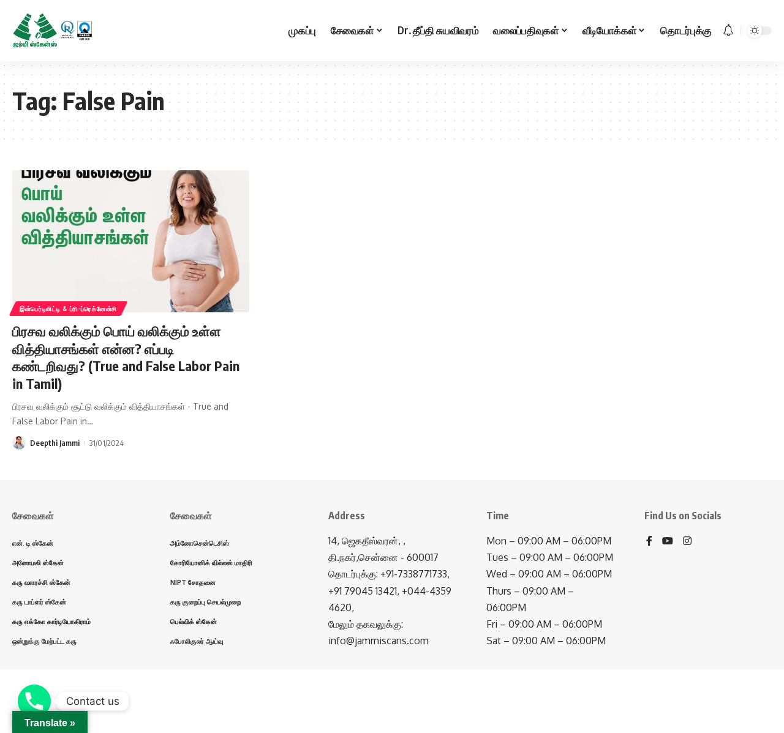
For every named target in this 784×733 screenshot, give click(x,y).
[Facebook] (649, 542)
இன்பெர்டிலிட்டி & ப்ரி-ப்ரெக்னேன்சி (68, 308)
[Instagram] (687, 542)
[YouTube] (667, 542)
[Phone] (34, 701)
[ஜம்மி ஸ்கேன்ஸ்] (52, 30)
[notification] (728, 30)
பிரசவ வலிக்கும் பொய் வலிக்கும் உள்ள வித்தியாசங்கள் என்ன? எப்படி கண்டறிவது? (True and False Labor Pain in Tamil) (125, 357)
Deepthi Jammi (55, 443)
